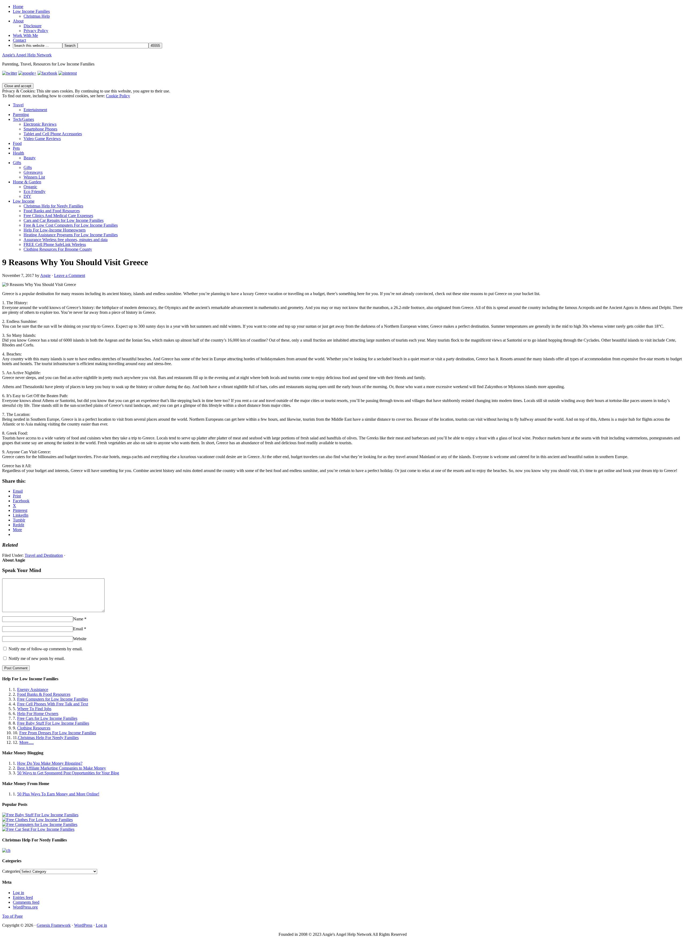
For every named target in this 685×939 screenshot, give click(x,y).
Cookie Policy (118, 96)
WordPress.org (25, 907)
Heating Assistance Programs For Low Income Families (71, 235)
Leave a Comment (69, 275)
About (18, 21)
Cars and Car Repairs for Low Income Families (64, 220)
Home (18, 6)
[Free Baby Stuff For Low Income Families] (40, 815)
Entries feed (23, 897)
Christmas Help (37, 16)
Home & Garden (27, 182)
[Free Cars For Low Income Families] (38, 829)
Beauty (30, 158)
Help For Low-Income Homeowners (55, 230)
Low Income (24, 201)
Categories (11, 871)
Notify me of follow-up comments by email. (46, 649)
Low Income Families (31, 11)
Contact (19, 40)
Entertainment (35, 109)
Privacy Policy (36, 30)
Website (79, 638)
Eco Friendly (34, 191)
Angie (45, 275)
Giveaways (33, 172)
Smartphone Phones (40, 129)
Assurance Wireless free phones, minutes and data (66, 239)
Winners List (34, 177)
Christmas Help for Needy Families (53, 206)
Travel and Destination (44, 555)
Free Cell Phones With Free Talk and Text (52, 704)
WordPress (83, 925)
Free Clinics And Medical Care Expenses (58, 215)
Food (17, 143)
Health (18, 153)
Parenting (21, 114)
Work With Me (25, 35)
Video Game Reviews (42, 138)
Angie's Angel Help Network (27, 55)
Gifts (17, 162)
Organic (30, 186)
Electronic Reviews (40, 124)
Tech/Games (23, 119)
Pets (16, 148)
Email (78, 629)
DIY (27, 196)
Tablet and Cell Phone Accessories (53, 134)
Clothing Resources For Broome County (58, 249)
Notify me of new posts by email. (37, 658)
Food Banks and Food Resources (52, 210)
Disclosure (32, 26)
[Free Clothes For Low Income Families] (37, 819)
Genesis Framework (54, 925)
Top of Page (12, 916)
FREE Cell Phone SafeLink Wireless (55, 244)
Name (78, 619)
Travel (18, 105)
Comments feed (26, 902)
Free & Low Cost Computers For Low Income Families (71, 225)
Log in (18, 892)
